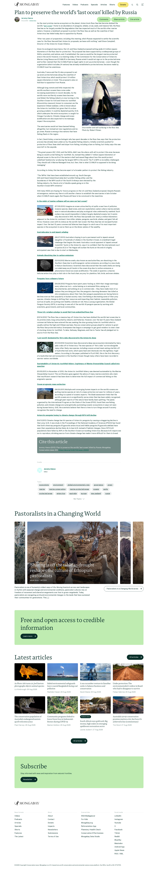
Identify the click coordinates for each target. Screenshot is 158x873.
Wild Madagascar (88, 816)
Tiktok (117, 833)
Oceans (96, 489)
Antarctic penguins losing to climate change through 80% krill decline (66, 415)
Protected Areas (45, 493)
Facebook (118, 830)
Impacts (51, 826)
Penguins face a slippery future (50, 279)
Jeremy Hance (27, 18)
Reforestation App (88, 826)
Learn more (27, 636)
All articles (133, 657)
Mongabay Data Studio (90, 836)
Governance (98, 485)
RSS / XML (118, 854)
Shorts (112, 5)
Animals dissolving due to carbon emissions (55, 255)
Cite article (134, 19)
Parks (105, 489)
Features (66, 5)
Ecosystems (44, 485)
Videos (75, 5)
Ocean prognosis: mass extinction (51, 384)
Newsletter (27, 779)
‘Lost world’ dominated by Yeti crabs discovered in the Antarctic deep (66, 338)
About (50, 816)
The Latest (19, 836)
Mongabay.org (87, 823)
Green (110, 485)
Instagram (118, 819)
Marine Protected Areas (79, 489)
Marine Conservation (57, 489)
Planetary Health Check (91, 830)
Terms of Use (53, 836)
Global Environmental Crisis (79, 485)
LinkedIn (117, 816)
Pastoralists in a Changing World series (122, 589)
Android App (119, 847)
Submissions (53, 833)
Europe (84, 493)
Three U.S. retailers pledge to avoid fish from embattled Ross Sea (65, 312)
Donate (123, 5)
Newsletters (53, 830)
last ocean (48, 26)
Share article (119, 19)
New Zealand (96, 493)
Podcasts (84, 5)
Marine (42, 489)
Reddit (117, 836)
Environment (58, 485)
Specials (94, 5)
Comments (104, 19)
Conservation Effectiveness (92, 833)
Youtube (117, 823)
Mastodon (118, 843)
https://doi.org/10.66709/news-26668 (73, 450)
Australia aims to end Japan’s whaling (52, 232)
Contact (51, 819)
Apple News (119, 850)
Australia (73, 493)
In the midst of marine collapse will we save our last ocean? (62, 201)
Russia (107, 493)
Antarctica (32, 20)
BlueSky (117, 840)
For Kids (84, 819)
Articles (103, 5)
